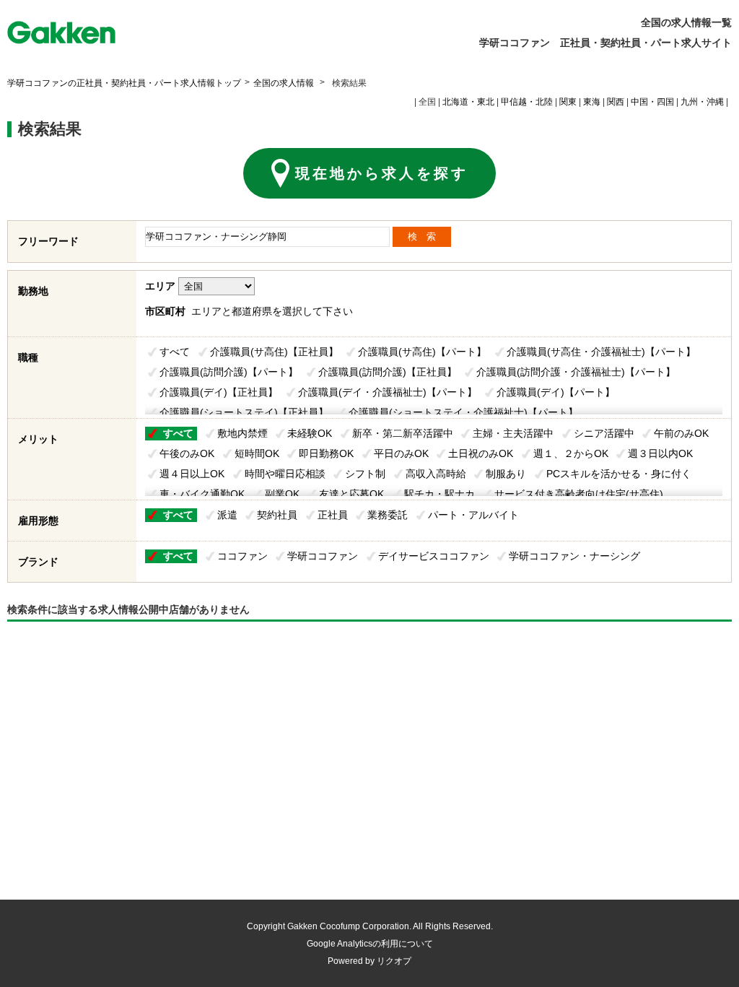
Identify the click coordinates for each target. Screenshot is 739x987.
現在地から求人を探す (381, 173)
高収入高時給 (436, 473)
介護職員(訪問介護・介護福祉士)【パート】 (575, 372)
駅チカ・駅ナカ (439, 494)
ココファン (242, 556)
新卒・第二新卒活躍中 (402, 433)
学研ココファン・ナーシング (574, 556)
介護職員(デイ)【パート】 (556, 392)
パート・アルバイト (473, 515)
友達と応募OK (351, 494)
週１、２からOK (570, 453)
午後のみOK (186, 453)
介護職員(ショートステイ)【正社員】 (243, 412)
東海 (591, 102)
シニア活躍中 (604, 433)
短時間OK (257, 453)
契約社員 (277, 515)
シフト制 (365, 473)
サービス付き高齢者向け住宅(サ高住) (578, 494)
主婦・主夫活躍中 (513, 433)
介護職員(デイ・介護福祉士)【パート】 (387, 392)
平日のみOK (401, 453)
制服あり (506, 473)
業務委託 (387, 515)
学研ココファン (322, 556)
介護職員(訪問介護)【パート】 (228, 372)
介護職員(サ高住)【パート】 (422, 351)
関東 (568, 102)
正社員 (333, 515)
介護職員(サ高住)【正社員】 (274, 351)
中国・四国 (652, 102)
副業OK (282, 494)
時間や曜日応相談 (285, 473)
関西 (615, 102)
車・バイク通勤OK (202, 494)
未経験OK (309, 433)
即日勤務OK (326, 453)
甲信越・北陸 (527, 102)
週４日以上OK (191, 473)
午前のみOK (681, 433)
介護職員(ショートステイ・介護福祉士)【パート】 (463, 412)
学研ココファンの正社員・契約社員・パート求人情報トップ (124, 83)
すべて (174, 351)
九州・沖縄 (702, 102)
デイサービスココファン (433, 556)
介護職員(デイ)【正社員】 (218, 392)
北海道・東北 (468, 102)
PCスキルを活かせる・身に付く (618, 473)
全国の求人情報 (284, 83)
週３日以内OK (660, 453)
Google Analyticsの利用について (370, 944)
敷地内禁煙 (242, 433)
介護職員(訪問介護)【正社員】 (387, 372)
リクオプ (394, 961)
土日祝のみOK (480, 453)
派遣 (227, 515)
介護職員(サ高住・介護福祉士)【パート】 (601, 351)
